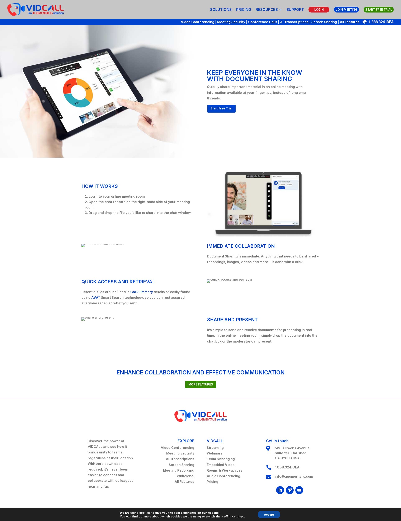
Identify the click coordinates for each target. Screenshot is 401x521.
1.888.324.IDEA (381, 22)
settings (238, 516)
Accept (269, 514)
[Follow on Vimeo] (290, 490)
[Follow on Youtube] (299, 490)
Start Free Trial (221, 108)
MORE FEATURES (200, 384)
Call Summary (141, 292)
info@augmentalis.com (294, 476)
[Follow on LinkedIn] (280, 490)
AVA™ (95, 297)
